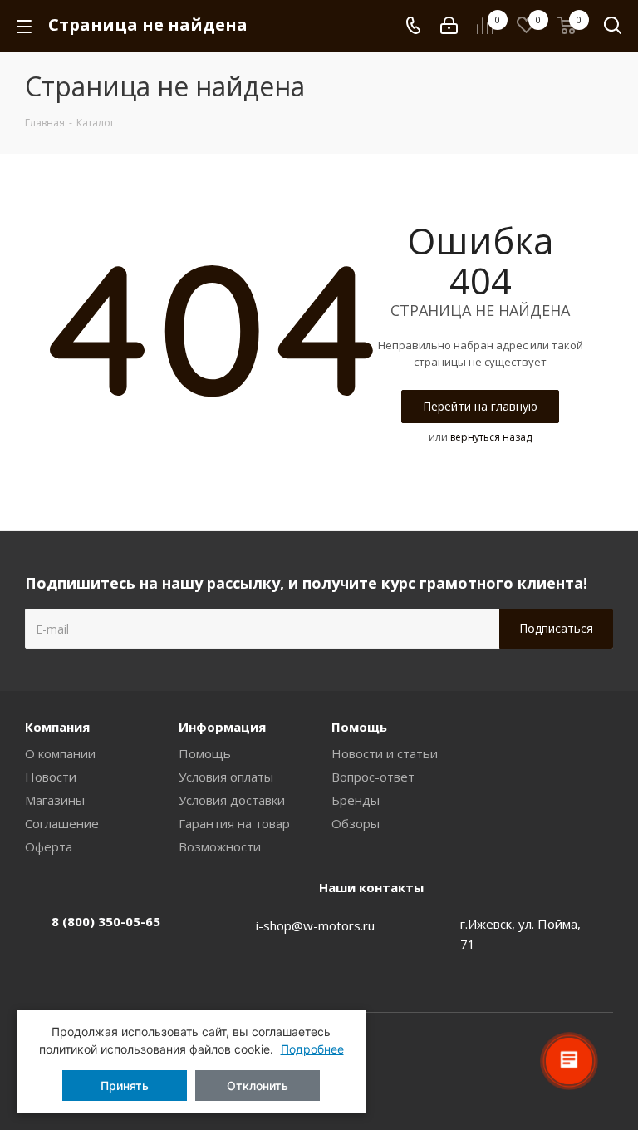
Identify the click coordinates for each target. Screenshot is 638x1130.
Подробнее (312, 1049)
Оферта (48, 846)
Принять (125, 1085)
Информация (222, 726)
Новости (50, 776)
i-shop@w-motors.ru (315, 925)
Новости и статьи (384, 753)
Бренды (355, 800)
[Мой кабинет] (449, 25)
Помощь (205, 753)
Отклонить (257, 1085)
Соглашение (62, 823)
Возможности (220, 846)
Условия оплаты (226, 776)
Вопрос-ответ (373, 776)
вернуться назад (491, 437)
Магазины (55, 800)
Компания (57, 726)
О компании (60, 753)
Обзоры (355, 823)
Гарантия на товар (234, 823)
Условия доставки (232, 800)
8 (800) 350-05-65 (106, 921)
